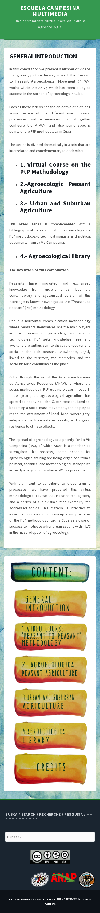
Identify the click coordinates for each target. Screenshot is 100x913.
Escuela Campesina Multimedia (50, 10)
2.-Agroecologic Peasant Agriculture (55, 187)
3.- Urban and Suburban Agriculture (55, 206)
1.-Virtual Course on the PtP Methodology (55, 167)
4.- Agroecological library (55, 256)
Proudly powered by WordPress (32, 899)
